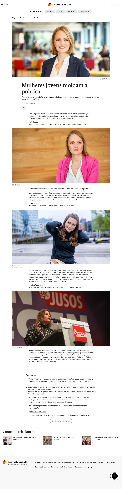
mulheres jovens (60, 195)
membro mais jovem (51, 270)
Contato (38, 463)
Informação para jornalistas (45, 467)
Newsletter (111, 463)
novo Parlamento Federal (59, 114)
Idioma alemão (84, 11)
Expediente (80, 463)
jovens (84, 275)
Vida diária (71, 11)
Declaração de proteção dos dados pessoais (58, 463)
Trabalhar (50, 11)
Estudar (60, 11)
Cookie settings (80, 467)
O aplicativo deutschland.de (95, 463)
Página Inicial (16, 18)
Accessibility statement (65, 467)
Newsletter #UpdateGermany (61, 421)
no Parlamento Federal (82, 357)
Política (25, 18)
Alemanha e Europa (36, 18)
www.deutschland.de (38, 412)
